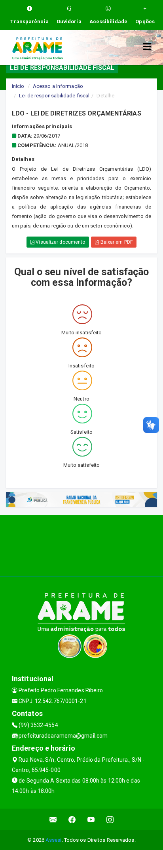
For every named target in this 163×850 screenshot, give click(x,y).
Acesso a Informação (58, 86)
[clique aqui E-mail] (53, 819)
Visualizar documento (59, 242)
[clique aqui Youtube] (91, 819)
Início (18, 86)
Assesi (53, 840)
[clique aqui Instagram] (110, 819)
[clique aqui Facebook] (72, 819)
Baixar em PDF (115, 242)
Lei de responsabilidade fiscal (54, 96)
